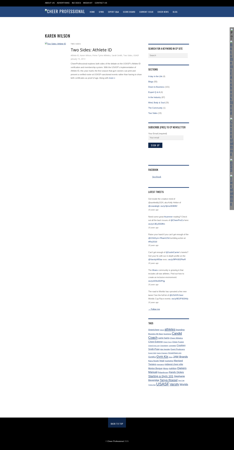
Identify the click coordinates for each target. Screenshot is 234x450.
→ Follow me (154, 309)
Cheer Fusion (178, 342)
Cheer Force (167, 342)
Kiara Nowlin (153, 361)
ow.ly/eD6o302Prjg (156, 281)
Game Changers (162, 353)
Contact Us (101, 3)
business (167, 334)
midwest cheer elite (174, 364)
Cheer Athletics (176, 338)
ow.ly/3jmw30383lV (168, 206)
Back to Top (117, 423)
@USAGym (153, 238)
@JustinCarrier (172, 252)
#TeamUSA (165, 238)
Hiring (171, 357)
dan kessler (165, 349)
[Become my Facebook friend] (231, 78)
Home (92, 11)
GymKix (152, 357)
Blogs (150, 81)
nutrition (173, 368)
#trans (155, 270)
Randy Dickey (176, 372)
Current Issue (146, 11)
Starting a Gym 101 (160, 376)
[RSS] (231, 165)
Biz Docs (76, 3)
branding (180, 330)
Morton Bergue (155, 368)
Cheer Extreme (155, 342)
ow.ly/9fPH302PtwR (177, 259)
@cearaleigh (153, 206)
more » (112, 78)
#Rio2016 (152, 242)
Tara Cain (181, 380)
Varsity (174, 384)
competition (172, 345)
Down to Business (156, 87)
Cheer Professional (115, 441)
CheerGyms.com (154, 345)
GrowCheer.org (174, 353)
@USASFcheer (176, 295)
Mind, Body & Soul (156, 102)
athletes (170, 329)
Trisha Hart (152, 385)
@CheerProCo (177, 220)
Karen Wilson (85, 55)
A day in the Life (155, 76)
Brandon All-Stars (155, 334)
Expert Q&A (113, 11)
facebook (153, 169)
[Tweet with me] (231, 190)
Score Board (129, 11)
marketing (169, 361)
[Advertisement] (117, 402)
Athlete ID (75, 55)
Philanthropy (163, 372)
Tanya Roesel (169, 380)
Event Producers (178, 349)
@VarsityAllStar (155, 259)
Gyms (101, 11)
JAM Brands (180, 356)
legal (162, 361)
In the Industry (154, 97)
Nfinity (165, 369)
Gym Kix (162, 356)
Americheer (153, 330)
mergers (160, 364)
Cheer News (163, 11)
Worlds (184, 384)
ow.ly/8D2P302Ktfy (180, 298)
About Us (50, 3)
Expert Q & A (154, 92)
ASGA (162, 330)
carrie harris (163, 338)
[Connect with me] (231, 137)
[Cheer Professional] (65, 11)
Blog (175, 11)
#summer (168, 217)
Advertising (63, 3)
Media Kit (87, 3)
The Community (155, 108)
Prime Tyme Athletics (101, 55)
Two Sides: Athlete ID (91, 50)
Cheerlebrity (164, 345)
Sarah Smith (117, 55)
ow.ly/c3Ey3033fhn (156, 224)
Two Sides (76, 44)
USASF (136, 55)
